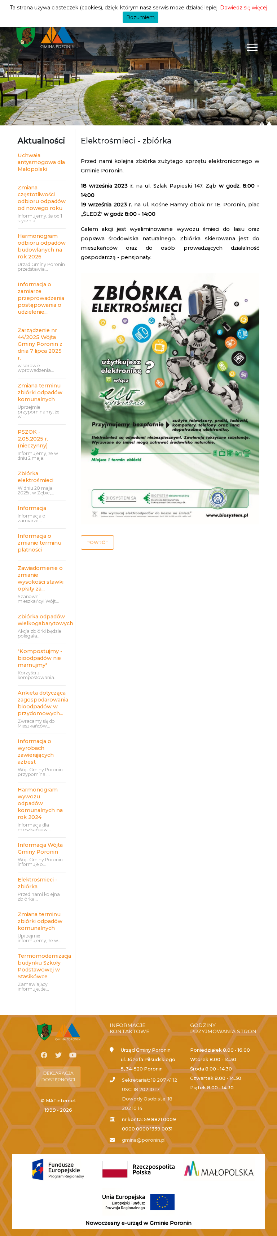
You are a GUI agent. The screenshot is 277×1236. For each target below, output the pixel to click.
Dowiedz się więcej (243, 7)
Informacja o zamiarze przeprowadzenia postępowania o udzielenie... (41, 298)
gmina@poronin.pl (144, 1140)
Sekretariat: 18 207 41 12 (149, 1080)
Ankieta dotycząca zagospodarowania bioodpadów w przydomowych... (42, 703)
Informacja (32, 508)
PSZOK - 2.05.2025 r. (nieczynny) (33, 439)
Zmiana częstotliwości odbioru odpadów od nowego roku (42, 197)
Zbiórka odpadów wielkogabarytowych (42, 620)
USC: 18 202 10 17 (140, 1089)
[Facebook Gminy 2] (44, 1055)
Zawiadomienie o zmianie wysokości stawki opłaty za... (40, 578)
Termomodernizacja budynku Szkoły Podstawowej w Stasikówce (42, 966)
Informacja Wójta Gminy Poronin (40, 848)
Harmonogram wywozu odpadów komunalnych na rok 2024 (40, 803)
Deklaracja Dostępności (58, 1076)
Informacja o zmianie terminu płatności (39, 543)
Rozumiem (140, 17)
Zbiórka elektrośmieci (37, 477)
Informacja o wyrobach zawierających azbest (36, 751)
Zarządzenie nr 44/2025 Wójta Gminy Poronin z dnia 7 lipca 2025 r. (40, 344)
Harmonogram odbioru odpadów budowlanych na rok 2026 (42, 246)
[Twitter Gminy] (58, 1055)
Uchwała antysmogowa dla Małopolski (41, 162)
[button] (97, 542)
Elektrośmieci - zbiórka (37, 883)
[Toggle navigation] (252, 47)
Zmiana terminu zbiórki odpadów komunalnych (40, 392)
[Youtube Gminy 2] (72, 1055)
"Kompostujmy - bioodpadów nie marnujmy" (40, 658)
